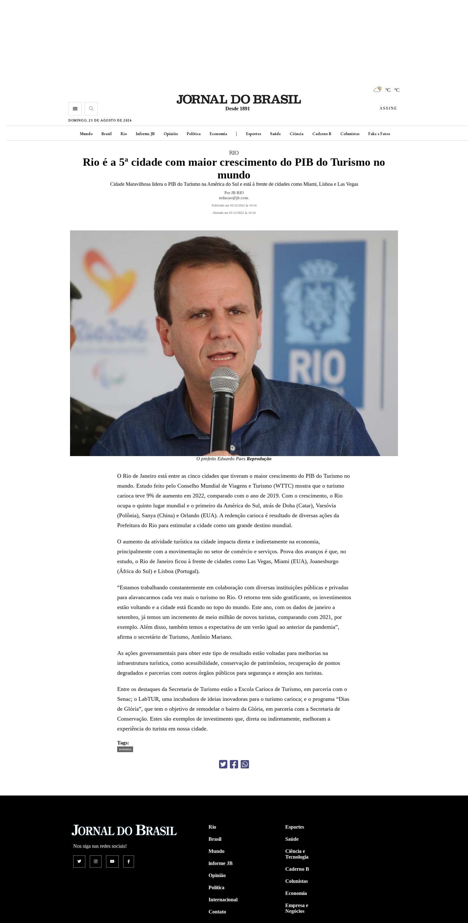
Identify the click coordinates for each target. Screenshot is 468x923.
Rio (124, 133)
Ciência (296, 133)
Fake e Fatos (379, 133)
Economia (218, 133)
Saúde (275, 133)
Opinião (171, 133)
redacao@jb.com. (234, 197)
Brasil (107, 133)
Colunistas (349, 133)
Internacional (223, 899)
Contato (217, 911)
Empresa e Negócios (296, 908)
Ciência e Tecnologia (296, 854)
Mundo (86, 133)
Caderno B (321, 133)
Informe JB (145, 133)
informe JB (221, 863)
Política (194, 133)
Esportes (253, 133)
